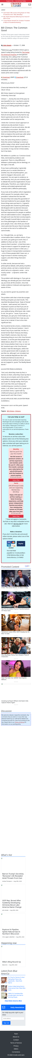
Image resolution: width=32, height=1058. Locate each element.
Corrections (16, 1052)
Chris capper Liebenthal (8, 937)
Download (6, 77)
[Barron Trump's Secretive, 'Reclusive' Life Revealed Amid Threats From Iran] (13, 865)
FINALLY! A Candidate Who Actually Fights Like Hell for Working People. (15, 995)
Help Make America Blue (13, 1001)
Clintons (18, 411)
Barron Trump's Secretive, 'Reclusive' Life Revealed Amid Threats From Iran (13, 875)
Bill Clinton (10, 411)
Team (16, 1034)
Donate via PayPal (21, 543)
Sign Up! (6, 1023)
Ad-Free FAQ (18, 524)
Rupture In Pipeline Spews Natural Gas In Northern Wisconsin (11, 931)
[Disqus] (16, 786)
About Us (16, 1037)
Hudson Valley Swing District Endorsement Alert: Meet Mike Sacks (16, 988)
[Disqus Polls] (16, 746)
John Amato (7, 45)
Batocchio (4, 965)
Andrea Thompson (7, 881)
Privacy (16, 1046)
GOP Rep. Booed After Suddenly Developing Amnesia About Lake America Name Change (12, 903)
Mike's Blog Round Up (11, 962)
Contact (16, 1040)
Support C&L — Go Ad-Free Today (16, 1)
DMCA (16, 1049)
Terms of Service (19, 722)
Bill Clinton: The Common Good (14, 29)
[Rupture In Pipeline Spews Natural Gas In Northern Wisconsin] (13, 920)
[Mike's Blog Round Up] (13, 953)
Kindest (11, 548)
